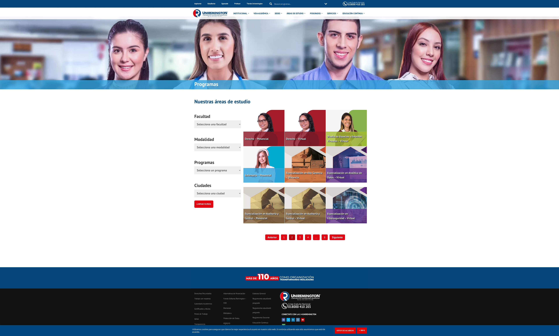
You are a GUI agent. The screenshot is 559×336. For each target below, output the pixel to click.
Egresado (225, 3)
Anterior (272, 237)
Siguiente (337, 237)
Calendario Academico (203, 303)
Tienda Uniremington (255, 3)
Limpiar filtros (204, 204)
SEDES (277, 13)
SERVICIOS (331, 13)
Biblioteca (227, 313)
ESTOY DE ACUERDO (345, 330)
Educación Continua (260, 322)
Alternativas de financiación (234, 293)
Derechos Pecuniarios (202, 293)
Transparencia (199, 324)
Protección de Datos (231, 318)
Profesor (237, 3)
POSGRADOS (315, 13)
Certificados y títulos (202, 309)
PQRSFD (226, 323)
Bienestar (227, 308)
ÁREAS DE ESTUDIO (295, 13)
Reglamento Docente (261, 317)
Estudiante (211, 3)
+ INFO (362, 330)
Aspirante (197, 3)
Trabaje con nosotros (202, 298)
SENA (196, 319)
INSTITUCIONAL (240, 13)
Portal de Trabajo (201, 314)
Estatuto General (259, 293)
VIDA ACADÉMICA (261, 13)
